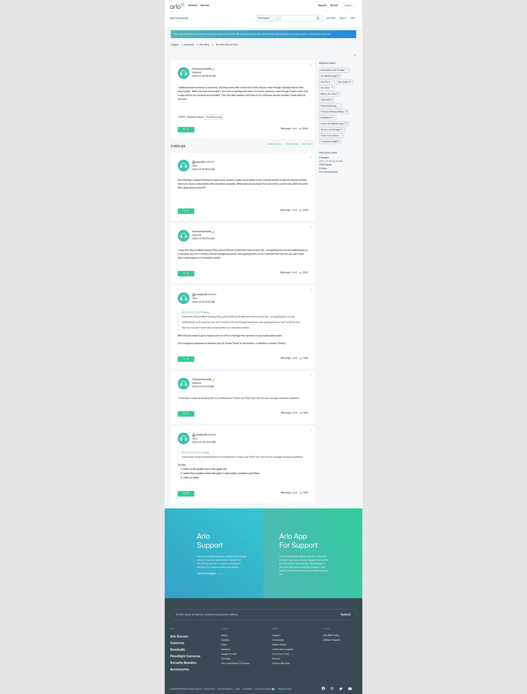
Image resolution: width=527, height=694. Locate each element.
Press (224, 645)
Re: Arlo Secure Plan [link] (227, 45)
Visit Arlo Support (206, 573)
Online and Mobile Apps (332, 124)
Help (353, 18)
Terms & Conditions (225, 689)
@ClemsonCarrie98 (192, 312)
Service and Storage (330, 130)
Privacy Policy (209, 689)
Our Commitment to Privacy (235, 663)
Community (278, 640)
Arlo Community (179, 18)
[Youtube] (350, 689)
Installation (326, 118)
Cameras (189, 45)
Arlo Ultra (204, 45)
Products (192, 5)
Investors (225, 649)
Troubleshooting (214, 117)
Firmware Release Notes (332, 112)
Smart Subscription (330, 136)
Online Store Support (282, 649)
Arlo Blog (225, 659)
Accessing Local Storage (332, 70)
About (224, 635)
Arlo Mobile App (328, 76)
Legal (237, 689)
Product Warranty (281, 663)
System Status (279, 645)
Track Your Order (280, 654)
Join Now (331, 18)
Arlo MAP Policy (331, 635)
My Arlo (334, 5)
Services (204, 5)
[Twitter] (341, 689)
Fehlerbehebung (329, 106)
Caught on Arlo (229, 654)
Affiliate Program (331, 640)
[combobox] (301, 18)
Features (325, 100)
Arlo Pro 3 (325, 82)
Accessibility (247, 689)
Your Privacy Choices (263, 689)
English (175, 45)
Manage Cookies (285, 689)
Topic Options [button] (354, 56)
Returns (276, 659)
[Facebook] (323, 688)
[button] (311, 64)
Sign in (343, 18)
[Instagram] (332, 688)
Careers (225, 640)
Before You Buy (328, 94)
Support (322, 5)
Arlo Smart (343, 82)
